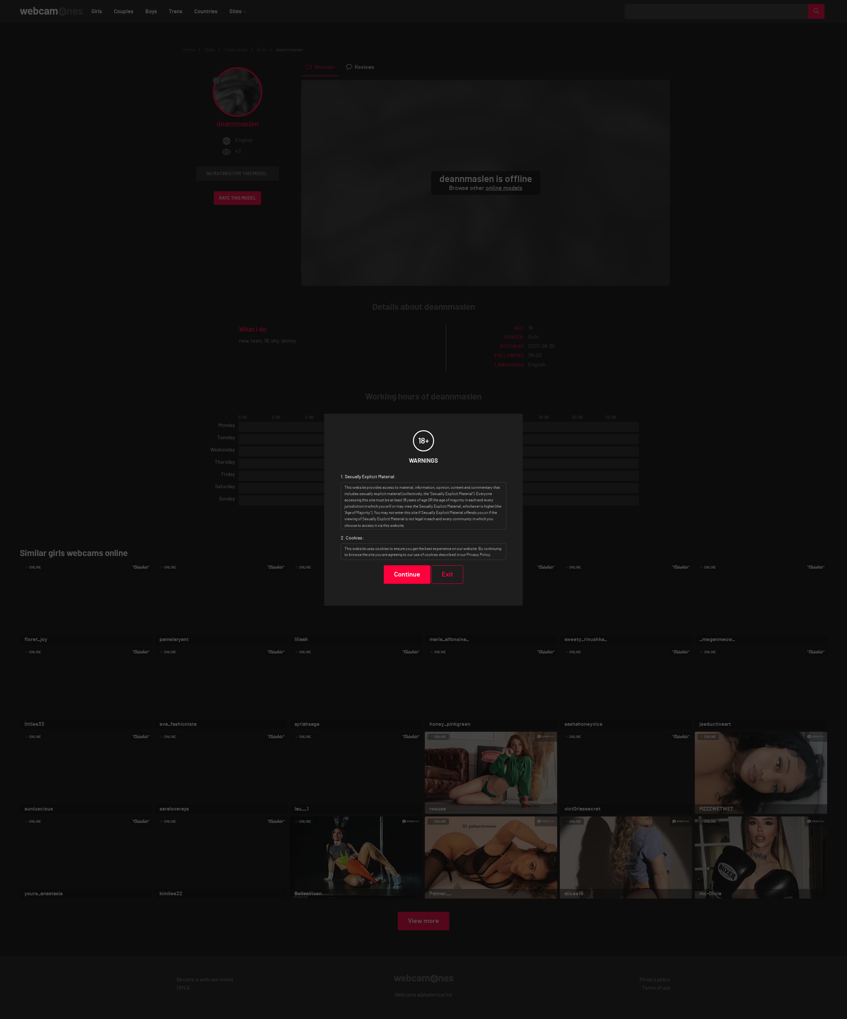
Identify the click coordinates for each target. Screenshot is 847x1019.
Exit (447, 574)
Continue (407, 574)
